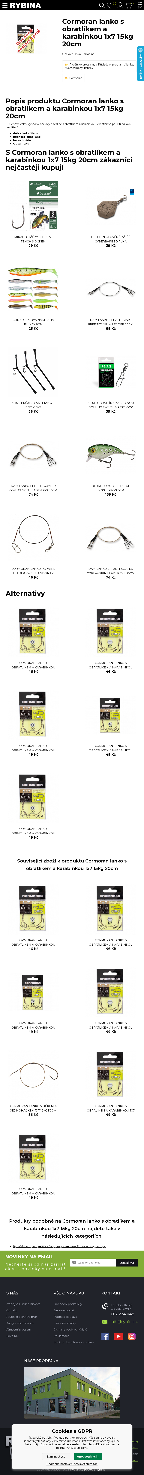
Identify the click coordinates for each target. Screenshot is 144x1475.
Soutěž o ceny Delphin (21, 1316)
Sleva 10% (12, 1336)
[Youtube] (118, 1337)
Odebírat (127, 1262)
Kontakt (11, 1310)
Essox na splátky (65, 1323)
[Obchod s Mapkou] (72, 1393)
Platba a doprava (65, 1316)
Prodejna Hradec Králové (23, 1304)
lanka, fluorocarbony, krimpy (87, 1246)
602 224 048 (122, 1314)
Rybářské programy (82, 64)
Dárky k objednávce (20, 1323)
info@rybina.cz (124, 1321)
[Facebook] (105, 1337)
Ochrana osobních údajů (70, 1329)
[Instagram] (132, 1337)
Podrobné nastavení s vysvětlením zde (72, 1464)
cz (140, 3)
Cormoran (75, 78)
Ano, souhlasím (88, 1456)
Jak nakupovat (64, 1310)
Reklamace (62, 1336)
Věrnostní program (18, 1329)
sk (140, 7)
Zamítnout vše (56, 1456)
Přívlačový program (111, 64)
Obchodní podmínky (68, 1304)
